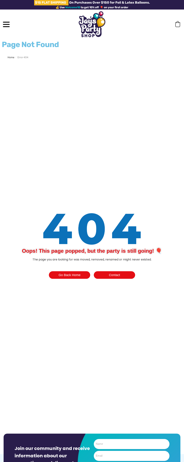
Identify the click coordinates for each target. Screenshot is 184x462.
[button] (177, 24)
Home (11, 57)
